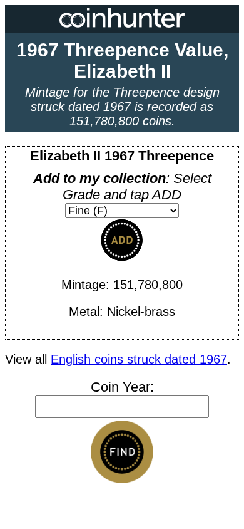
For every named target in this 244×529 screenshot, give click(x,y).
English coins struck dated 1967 (139, 359)
